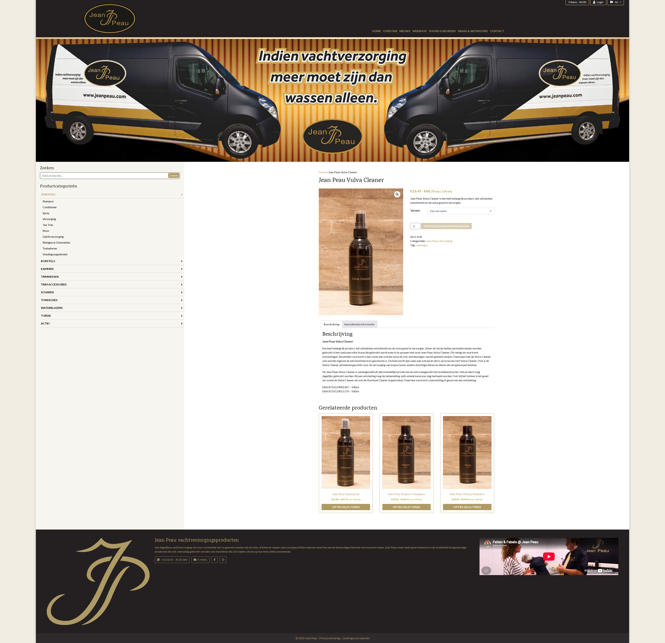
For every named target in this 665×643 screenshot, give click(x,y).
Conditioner (50, 207)
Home (376, 31)
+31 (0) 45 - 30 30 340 (174, 559)
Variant (415, 210)
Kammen (47, 268)
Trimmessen (50, 276)
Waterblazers (52, 307)
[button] (397, 194)
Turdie (46, 315)
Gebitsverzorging (53, 236)
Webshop (420, 31)
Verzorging (49, 219)
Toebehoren (50, 248)
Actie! (45, 323)
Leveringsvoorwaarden (356, 638)
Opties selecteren (346, 507)
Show (46, 230)
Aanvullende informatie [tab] (359, 324)
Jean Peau (48, 194)
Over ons (390, 31)
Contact (497, 31)
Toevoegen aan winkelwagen (446, 226)
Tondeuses (49, 300)
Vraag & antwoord (473, 31)
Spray (46, 213)
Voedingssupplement (55, 254)
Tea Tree (48, 224)
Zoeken (173, 175)
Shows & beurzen (442, 31)
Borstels (48, 261)
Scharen (47, 292)
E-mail (202, 559)
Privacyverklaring (330, 638)
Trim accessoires (54, 284)
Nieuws (404, 31)
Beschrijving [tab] (331, 324)
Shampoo (48, 201)
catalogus (422, 245)
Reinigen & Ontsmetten (56, 242)
